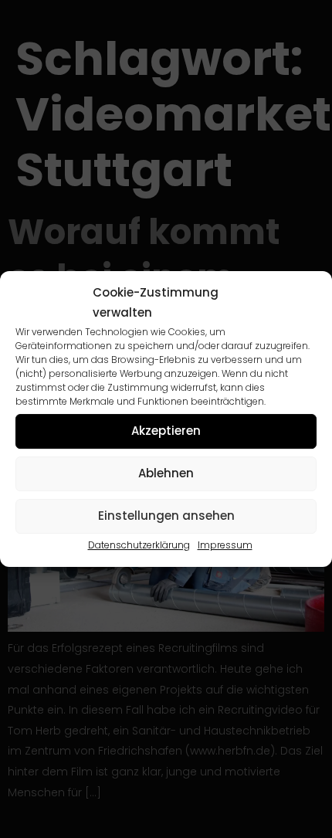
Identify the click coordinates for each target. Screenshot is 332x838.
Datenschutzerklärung (139, 544)
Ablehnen (166, 473)
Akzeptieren (166, 430)
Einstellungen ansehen (166, 515)
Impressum (225, 544)
